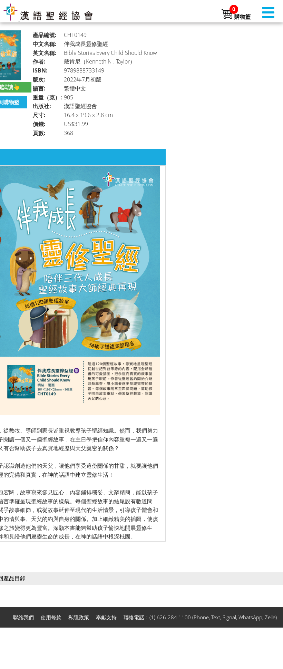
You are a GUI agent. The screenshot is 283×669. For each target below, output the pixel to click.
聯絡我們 (23, 617)
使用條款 (51, 617)
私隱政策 (78, 617)
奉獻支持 (106, 617)
